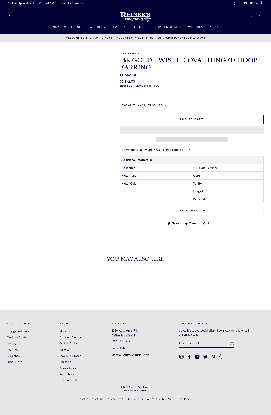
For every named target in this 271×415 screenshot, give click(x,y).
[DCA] (184, 399)
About (214, 26)
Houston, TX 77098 (123, 334)
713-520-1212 (47, 3)
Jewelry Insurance (70, 355)
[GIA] (111, 399)
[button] (192, 130)
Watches (195, 26)
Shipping (125, 85)
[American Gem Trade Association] (97, 399)
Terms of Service (69, 380)
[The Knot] (262, 3)
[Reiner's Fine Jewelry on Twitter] (205, 357)
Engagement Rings (67, 26)
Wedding (97, 26)
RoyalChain (130, 53)
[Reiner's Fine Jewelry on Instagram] (181, 357)
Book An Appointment (20, 3)
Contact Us (118, 348)
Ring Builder (14, 362)
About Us (65, 331)
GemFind (142, 390)
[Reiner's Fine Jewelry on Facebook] (189, 357)
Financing (65, 362)
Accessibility (66, 374)
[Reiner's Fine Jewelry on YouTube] (197, 357)
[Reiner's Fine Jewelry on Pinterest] (213, 357)
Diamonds (13, 355)
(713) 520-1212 (121, 341)
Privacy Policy (67, 368)
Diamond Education (71, 337)
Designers (140, 26)
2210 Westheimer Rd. (125, 330)
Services (64, 349)
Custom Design (169, 26)
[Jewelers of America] (134, 399)
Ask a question (191, 210)
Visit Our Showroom (73, 3)
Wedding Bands (16, 337)
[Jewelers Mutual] (164, 399)
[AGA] (83, 399)
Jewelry (119, 26)
